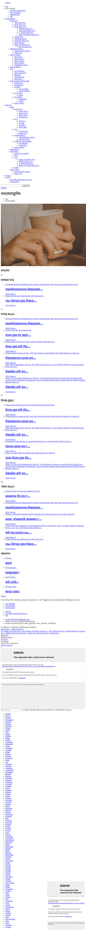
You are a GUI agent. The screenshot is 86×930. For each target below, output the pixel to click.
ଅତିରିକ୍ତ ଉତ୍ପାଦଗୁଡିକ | (23, 141)
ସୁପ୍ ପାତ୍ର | (18, 57)
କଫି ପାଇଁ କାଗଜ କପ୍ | (56, 631)
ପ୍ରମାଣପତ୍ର (15, 15)
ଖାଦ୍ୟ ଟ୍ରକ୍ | (14, 170)
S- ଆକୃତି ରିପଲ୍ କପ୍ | (26, 33)
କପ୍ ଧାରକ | (18, 93)
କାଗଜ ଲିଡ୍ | (18, 79)
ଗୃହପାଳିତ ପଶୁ (19, 77)
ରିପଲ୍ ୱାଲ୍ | (23, 115)
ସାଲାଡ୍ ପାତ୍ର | (19, 59)
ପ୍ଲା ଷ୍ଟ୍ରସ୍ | (19, 85)
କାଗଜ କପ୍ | (14, 21)
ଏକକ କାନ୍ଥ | (23, 113)
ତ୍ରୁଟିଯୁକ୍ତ (23, 99)
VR (11, 17)
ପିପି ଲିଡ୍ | (17, 75)
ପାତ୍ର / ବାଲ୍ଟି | (15, 55)
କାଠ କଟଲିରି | (24, 89)
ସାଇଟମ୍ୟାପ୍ (5, 629)
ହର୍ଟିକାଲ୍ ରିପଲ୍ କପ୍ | (26, 29)
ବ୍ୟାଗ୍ (16, 167)
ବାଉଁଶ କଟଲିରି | (24, 91)
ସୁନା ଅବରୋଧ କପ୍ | (25, 47)
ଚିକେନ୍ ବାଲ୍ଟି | (19, 63)
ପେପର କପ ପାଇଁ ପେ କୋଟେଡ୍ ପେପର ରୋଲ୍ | (43, 633)
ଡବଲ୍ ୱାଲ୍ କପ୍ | (20, 25)
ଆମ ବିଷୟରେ (10, 604)
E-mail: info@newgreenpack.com (17, 619)
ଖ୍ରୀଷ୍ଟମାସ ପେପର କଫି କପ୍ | (16, 633)
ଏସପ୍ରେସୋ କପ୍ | (20, 39)
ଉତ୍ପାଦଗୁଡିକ (10, 19)
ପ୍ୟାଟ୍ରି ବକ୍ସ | (24, 139)
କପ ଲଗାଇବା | (19, 43)
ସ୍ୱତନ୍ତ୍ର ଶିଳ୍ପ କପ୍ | (22, 45)
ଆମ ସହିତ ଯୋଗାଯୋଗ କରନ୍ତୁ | (21, 180)
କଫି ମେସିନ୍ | (14, 151)
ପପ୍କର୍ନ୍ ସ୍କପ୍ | (19, 61)
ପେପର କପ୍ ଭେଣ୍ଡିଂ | (21, 153)
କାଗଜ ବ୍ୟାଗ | (19, 103)
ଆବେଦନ (8, 105)
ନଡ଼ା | (16, 129)
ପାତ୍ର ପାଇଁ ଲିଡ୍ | (20, 73)
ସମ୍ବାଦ (8, 176)
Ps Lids (21, 123)
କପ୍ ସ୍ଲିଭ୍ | (18, 97)
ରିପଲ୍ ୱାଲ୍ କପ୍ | (20, 27)
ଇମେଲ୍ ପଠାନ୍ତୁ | (7, 645)
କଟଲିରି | (17, 87)
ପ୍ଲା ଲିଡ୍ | (22, 125)
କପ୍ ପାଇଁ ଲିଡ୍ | (19, 71)
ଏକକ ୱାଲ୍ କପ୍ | (20, 23)
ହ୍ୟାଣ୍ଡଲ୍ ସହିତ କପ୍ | (21, 41)
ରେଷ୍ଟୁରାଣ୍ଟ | (14, 149)
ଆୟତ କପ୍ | (18, 53)
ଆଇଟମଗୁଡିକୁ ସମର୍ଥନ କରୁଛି (19, 81)
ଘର (6, 6)
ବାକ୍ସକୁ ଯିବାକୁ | (15, 67)
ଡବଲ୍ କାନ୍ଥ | (23, 111)
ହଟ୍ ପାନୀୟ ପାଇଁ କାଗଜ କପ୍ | (11, 631)
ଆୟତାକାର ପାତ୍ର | (16, 49)
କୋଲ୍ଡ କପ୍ (18, 37)
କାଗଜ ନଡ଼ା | (18, 83)
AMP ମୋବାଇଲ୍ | (17, 629)
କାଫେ (12, 107)
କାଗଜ (21, 95)
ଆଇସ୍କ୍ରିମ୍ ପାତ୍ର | (21, 65)
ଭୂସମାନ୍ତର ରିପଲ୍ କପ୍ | (27, 31)
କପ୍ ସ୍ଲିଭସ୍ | (23, 143)
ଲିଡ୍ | (12, 69)
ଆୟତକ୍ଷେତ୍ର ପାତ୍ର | (22, 51)
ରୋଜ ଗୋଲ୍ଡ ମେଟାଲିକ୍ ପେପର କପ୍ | (35, 631)
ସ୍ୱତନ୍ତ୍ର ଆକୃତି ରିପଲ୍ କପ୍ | (29, 35)
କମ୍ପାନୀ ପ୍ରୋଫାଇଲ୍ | (18, 11)
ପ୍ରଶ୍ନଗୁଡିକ (14, 182)
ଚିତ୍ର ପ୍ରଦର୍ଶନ (15, 13)
